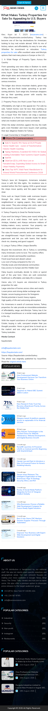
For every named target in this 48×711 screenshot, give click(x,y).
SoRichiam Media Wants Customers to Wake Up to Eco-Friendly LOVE (30, 660)
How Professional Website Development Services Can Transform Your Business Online (29, 673)
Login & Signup (24, 2)
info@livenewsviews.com (15, 600)
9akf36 (8, 157)
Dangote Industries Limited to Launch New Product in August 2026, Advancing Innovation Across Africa (31, 686)
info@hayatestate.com (11, 348)
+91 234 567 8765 (12, 595)
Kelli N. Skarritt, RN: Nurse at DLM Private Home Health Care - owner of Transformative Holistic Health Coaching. (22, 146)
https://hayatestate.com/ (12, 352)
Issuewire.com (37, 34)
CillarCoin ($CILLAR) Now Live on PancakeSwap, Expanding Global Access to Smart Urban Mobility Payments (24, 163)
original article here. (18, 361)
